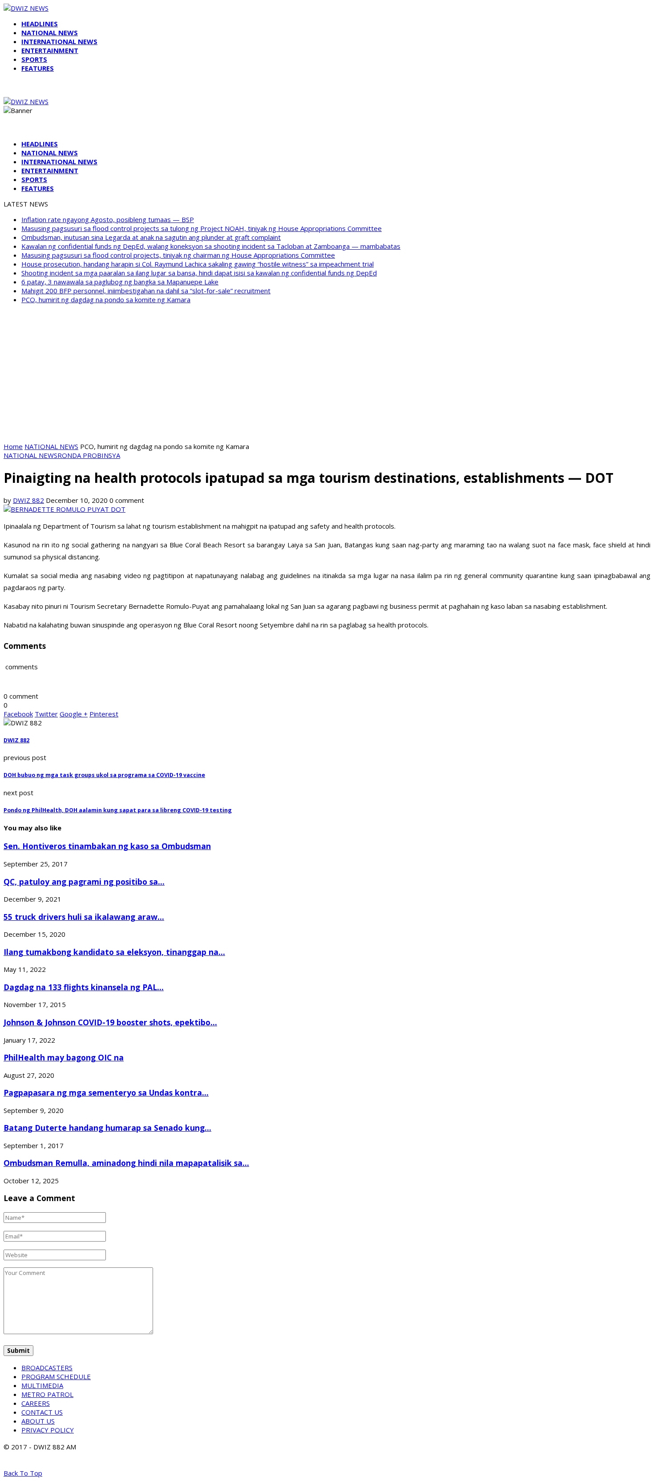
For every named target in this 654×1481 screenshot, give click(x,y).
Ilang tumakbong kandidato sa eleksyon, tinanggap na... (114, 952)
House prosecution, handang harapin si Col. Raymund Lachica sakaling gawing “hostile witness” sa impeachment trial (197, 263)
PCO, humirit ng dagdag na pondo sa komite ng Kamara (105, 299)
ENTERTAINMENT (49, 50)
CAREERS (35, 1403)
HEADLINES (39, 23)
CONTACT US (42, 1412)
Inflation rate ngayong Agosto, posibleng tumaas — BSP (107, 219)
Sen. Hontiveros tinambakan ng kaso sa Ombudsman (107, 846)
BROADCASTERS (47, 1367)
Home (13, 446)
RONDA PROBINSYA (88, 455)
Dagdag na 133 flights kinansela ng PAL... (84, 987)
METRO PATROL (47, 1394)
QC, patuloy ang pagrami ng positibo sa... (84, 881)
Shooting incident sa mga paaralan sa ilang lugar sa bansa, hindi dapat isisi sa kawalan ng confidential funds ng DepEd (199, 272)
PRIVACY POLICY (47, 1429)
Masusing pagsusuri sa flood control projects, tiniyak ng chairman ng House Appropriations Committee (178, 255)
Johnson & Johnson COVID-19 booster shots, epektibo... (110, 1022)
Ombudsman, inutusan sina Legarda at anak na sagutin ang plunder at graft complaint (151, 237)
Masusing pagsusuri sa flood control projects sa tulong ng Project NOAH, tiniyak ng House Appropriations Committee (201, 228)
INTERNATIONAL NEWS (59, 41)
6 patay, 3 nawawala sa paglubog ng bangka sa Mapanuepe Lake (119, 281)
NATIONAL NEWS (49, 32)
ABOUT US (38, 1420)
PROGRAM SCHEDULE (56, 1376)
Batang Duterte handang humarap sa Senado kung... (107, 1127)
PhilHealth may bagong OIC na (64, 1057)
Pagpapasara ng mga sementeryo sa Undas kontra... (106, 1092)
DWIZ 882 (28, 500)
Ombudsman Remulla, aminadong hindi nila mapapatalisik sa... (126, 1162)
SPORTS (34, 59)
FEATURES (37, 68)
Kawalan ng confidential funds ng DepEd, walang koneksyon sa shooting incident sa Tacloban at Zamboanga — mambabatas (210, 246)
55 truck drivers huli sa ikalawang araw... (84, 916)
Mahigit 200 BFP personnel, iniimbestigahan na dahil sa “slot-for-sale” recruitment (145, 290)
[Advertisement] (327, 373)
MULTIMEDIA (42, 1385)
